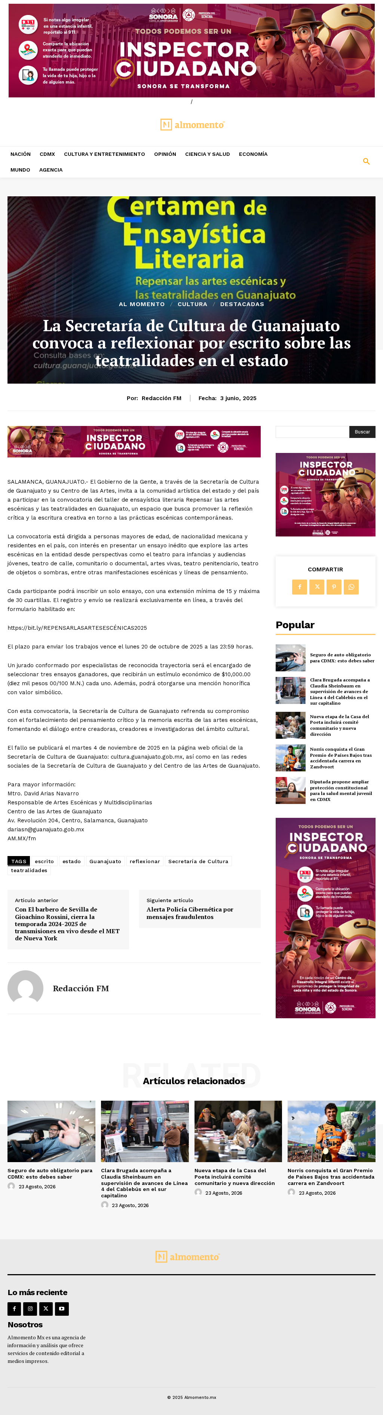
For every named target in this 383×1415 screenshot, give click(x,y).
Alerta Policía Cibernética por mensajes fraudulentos (190, 913)
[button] (335, 162)
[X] (316, 587)
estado (71, 861)
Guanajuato (105, 861)
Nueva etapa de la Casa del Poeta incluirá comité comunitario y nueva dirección (339, 725)
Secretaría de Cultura (198, 861)
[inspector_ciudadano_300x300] (326, 534)
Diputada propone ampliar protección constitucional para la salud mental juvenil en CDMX (341, 790)
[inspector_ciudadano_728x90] (134, 455)
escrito (44, 861)
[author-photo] (12, 1186)
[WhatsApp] (351, 587)
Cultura (193, 304)
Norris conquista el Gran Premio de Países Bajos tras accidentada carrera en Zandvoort (341, 758)
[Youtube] (61, 1309)
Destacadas (242, 304)
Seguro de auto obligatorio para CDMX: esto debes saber (342, 657)
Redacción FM (161, 398)
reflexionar (145, 861)
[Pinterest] (334, 587)
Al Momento (142, 304)
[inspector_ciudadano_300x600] (326, 1016)
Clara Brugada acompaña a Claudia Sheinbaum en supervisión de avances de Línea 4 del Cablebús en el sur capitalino (340, 691)
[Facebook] (299, 587)
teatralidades (29, 870)
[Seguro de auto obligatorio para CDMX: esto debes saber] (291, 657)
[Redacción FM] (25, 988)
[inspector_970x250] (191, 50)
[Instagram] (30, 1309)
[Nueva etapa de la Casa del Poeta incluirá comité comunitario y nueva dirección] (291, 725)
